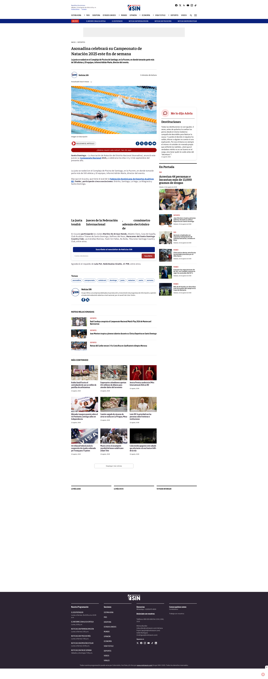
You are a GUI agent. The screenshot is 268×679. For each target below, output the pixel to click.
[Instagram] (192, 5)
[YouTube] (188, 5)
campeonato (89, 280)
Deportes (174, 15)
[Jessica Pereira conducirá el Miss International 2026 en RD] (143, 372)
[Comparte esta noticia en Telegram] (150, 143)
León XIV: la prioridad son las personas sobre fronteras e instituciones (140, 416)
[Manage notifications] (263, 674)
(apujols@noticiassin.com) (150, 630)
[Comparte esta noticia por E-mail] (154, 143)
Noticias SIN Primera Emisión (138, 21)
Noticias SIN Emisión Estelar (187, 21)
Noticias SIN (84, 75)
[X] (138, 643)
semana (150, 280)
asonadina (77, 280)
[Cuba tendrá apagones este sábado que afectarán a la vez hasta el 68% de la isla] (143, 435)
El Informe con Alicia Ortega (82, 622)
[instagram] (145, 643)
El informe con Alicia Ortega (96, 21)
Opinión (133, 15)
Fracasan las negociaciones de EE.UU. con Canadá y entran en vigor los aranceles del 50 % (184, 271)
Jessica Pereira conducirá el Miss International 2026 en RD (142, 383)
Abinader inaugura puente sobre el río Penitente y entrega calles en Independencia (84, 416)
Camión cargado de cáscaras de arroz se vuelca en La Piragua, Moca (113, 415)
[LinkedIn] (156, 643)
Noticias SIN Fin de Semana (81, 650)
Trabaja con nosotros (176, 613)
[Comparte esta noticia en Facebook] (137, 143)
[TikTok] (196, 5)
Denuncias (141, 607)
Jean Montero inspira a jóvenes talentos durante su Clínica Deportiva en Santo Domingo (123, 333)
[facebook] (141, 643)
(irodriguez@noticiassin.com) (147, 635)
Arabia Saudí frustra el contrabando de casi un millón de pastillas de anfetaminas (83, 384)
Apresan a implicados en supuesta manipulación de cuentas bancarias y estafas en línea (184, 237)
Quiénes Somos (75, 9)
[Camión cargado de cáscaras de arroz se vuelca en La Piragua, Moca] (113, 404)
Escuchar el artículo (85, 143)
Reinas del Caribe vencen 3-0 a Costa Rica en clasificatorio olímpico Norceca (118, 345)
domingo (113, 280)
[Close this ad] (266, 667)
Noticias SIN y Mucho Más (163, 21)
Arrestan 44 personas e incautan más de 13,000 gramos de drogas (175, 179)
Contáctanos (173, 609)
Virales (107, 660)
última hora (108, 612)
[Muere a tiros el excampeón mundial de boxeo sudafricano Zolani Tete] (113, 435)
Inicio (73, 42)
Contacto (84, 9)
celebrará (102, 280)
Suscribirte (148, 256)
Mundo (124, 15)
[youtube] (149, 643)
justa (122, 280)
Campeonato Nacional (90, 158)
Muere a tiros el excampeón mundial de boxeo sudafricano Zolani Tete (111, 448)
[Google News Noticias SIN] (184, 5)
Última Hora (76, 15)
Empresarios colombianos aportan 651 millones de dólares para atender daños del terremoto (113, 384)
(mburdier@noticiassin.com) (147, 628)
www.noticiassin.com (144, 665)
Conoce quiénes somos (177, 607)
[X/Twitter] (180, 5)
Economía (146, 15)
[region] (178, 72)
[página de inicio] (134, 8)
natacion (131, 280)
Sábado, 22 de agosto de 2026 (168, 187)
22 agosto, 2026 (76, 391)
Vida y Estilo (160, 15)
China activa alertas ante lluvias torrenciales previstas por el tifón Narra (184, 254)
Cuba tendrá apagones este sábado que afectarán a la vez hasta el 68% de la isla (143, 448)
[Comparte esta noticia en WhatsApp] (146, 143)
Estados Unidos (109, 15)
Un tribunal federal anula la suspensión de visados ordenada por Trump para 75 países (83, 448)
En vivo (75, 21)
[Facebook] (176, 5)
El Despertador (117, 21)
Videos (184, 15)
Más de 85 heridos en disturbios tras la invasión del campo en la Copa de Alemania (184, 288)
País (88, 15)
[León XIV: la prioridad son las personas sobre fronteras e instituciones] (143, 404)
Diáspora (96, 15)
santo (141, 280)
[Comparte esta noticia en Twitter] (142, 143)
